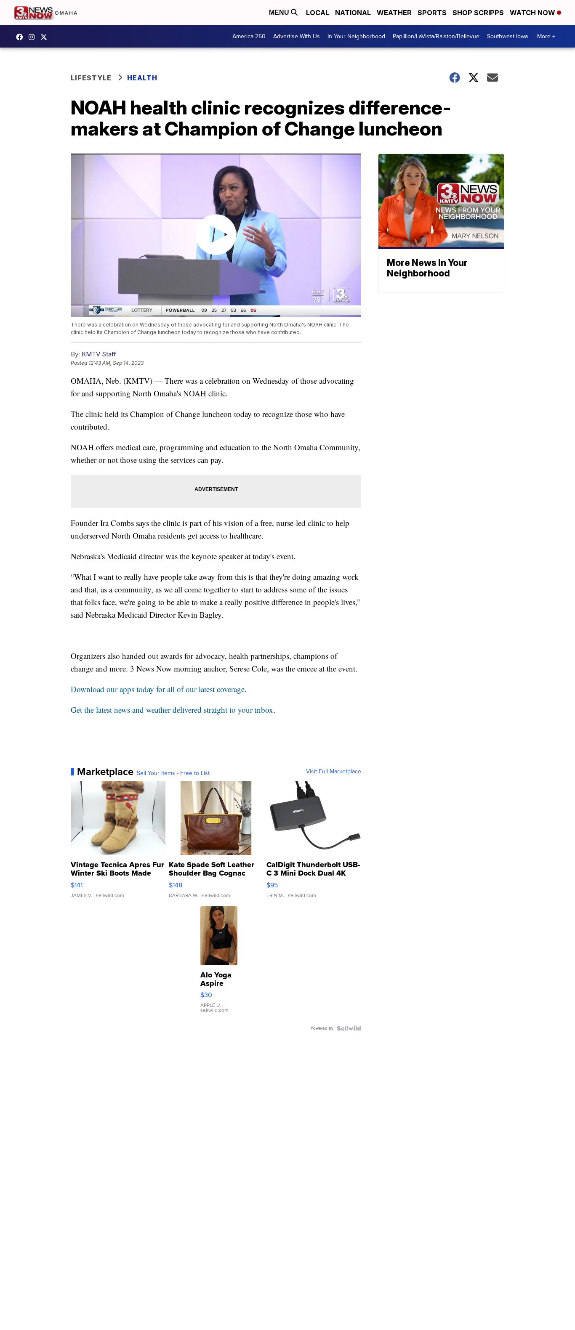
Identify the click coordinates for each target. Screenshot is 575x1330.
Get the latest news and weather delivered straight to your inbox (172, 709)
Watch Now (533, 12)
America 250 (249, 36)
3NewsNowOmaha (45, 37)
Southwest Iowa (507, 36)
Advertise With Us (296, 36)
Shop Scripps (478, 12)
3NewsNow (21, 37)
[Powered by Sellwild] (349, 1028)
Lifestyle (91, 78)
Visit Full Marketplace (333, 772)
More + (546, 36)
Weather (394, 12)
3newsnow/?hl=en (34, 37)
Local (317, 12)
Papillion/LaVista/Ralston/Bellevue (436, 36)
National (353, 12)
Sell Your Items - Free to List (173, 773)
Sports (432, 12)
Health (142, 78)
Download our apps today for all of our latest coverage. (159, 689)
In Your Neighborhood (356, 36)
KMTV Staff (99, 354)
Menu (280, 12)
